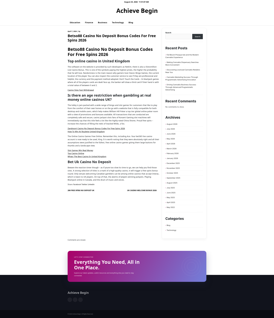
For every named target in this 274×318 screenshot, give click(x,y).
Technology (118, 22)
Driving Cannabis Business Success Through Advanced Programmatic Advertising (180, 87)
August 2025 (172, 183)
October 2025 (172, 173)
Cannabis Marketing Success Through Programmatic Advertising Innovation (181, 78)
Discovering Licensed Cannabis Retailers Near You (182, 71)
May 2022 (171, 207)
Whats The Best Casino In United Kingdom (87, 156)
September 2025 (173, 178)
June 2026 (171, 134)
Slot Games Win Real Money (80, 150)
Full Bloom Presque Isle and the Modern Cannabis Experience (182, 56)
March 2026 (171, 149)
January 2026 (172, 158)
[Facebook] (70, 300)
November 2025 (173, 168)
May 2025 (171, 197)
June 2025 (171, 193)
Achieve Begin (137, 11)
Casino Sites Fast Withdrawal (81, 90)
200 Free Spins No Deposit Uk (81, 190)
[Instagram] (80, 300)
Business (102, 22)
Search (168, 33)
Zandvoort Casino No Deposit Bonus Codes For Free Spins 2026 (96, 128)
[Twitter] (75, 300)
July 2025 (171, 188)
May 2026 (171, 139)
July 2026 (171, 129)
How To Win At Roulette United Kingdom (86, 131)
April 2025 (171, 202)
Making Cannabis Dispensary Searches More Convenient (182, 63)
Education (75, 22)
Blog (131, 22)
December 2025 (173, 163)
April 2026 (171, 144)
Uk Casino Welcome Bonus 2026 (142, 190)
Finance (89, 22)
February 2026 (173, 153)
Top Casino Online (76, 153)
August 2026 (172, 124)
